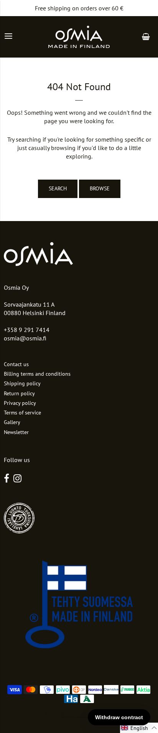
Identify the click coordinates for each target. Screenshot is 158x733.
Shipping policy (22, 383)
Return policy (19, 393)
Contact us (16, 364)
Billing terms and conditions (37, 373)
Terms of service (22, 412)
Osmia (67, 714)
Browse (100, 188)
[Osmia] (79, 37)
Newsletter (16, 432)
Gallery (12, 422)
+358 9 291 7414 (26, 329)
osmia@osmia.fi (25, 338)
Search (58, 188)
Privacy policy (20, 403)
